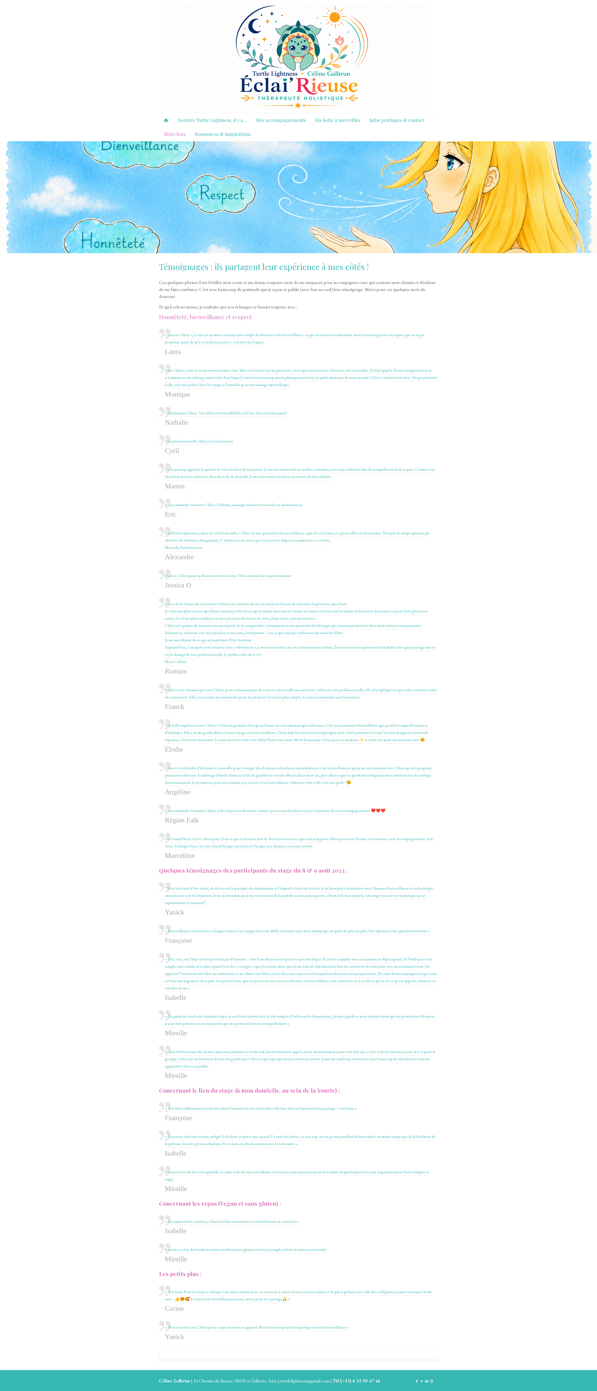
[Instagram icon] (431, 1381)
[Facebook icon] (417, 1381)
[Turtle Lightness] (298, 56)
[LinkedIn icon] (426, 1381)
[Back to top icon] (575, 1381)
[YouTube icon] (421, 1381)
